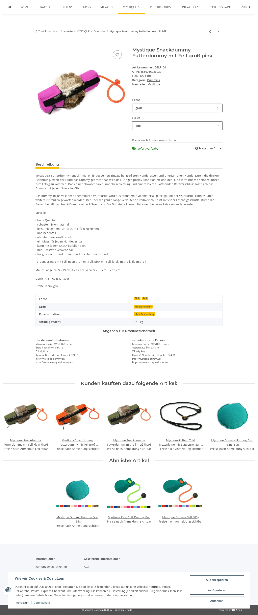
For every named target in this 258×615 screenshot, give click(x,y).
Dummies (153, 80)
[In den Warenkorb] (38, 45)
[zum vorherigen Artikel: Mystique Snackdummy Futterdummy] (210, 31)
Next (248, 422)
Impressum (22, 602)
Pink (137, 298)
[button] (247, 7)
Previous (10, 422)
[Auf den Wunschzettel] (117, 54)
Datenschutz (41, 602)
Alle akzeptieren (217, 579)
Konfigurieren (216, 590)
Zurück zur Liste (47, 31)
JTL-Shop (237, 610)
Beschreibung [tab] (47, 164)
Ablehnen (217, 600)
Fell (145, 298)
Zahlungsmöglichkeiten (51, 567)
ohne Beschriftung (144, 314)
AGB (86, 567)
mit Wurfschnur (143, 306)
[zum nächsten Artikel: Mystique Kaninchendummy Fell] (218, 31)
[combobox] (177, 108)
